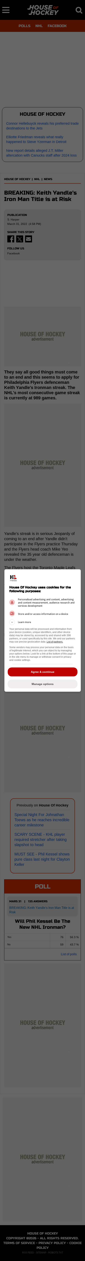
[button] (42, 622)
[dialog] (42, 630)
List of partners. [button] (55, 641)
